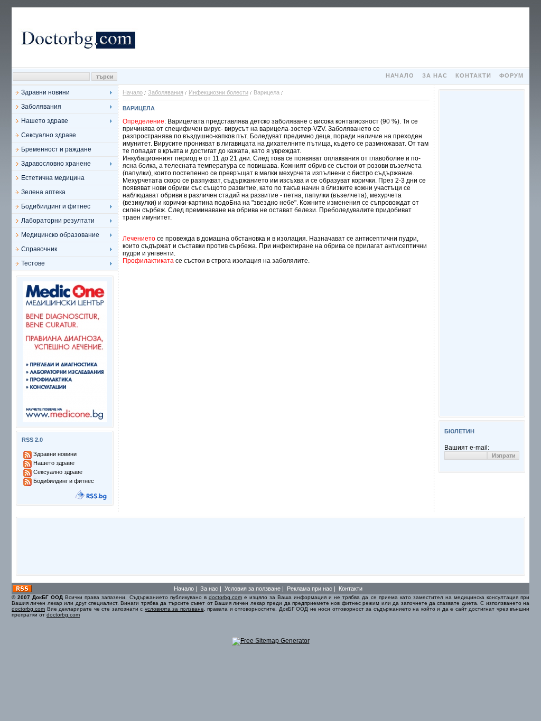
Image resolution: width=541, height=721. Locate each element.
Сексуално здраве (48, 135)
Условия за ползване (253, 588)
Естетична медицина (53, 178)
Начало (400, 75)
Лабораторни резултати (58, 220)
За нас (434, 75)
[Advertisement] (334, 37)
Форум (511, 75)
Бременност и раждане (56, 149)
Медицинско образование (60, 235)
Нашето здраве (44, 121)
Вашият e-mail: (466, 447)
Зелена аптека (43, 192)
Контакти (473, 75)
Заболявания (41, 106)
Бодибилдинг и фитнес (55, 206)
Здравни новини (45, 92)
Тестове (33, 263)
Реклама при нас (309, 588)
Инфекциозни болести (218, 92)
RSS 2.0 (32, 440)
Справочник (39, 249)
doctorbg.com (225, 597)
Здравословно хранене (56, 163)
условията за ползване (174, 609)
